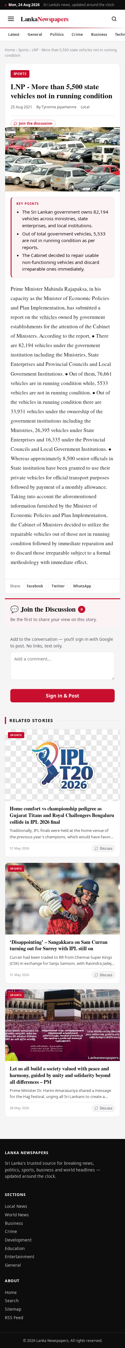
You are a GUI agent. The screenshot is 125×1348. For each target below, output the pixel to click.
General (35, 34)
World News (17, 1215)
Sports (23, 50)
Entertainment (19, 1256)
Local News (16, 1206)
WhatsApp (82, 586)
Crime (77, 34)
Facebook (35, 586)
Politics (57, 34)
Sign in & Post (62, 695)
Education (15, 1248)
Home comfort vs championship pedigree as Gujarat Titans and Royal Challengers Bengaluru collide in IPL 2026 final (62, 815)
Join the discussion (35, 123)
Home (10, 50)
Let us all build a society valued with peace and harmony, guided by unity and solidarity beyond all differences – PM (60, 1075)
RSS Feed (14, 1317)
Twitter (58, 586)
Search (12, 1300)
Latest (13, 34)
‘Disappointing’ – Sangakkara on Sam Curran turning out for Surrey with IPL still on (58, 945)
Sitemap (13, 1309)
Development (18, 1240)
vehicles (48, 316)
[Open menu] (11, 19)
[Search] (114, 19)
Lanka (45, 18)
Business (99, 34)
